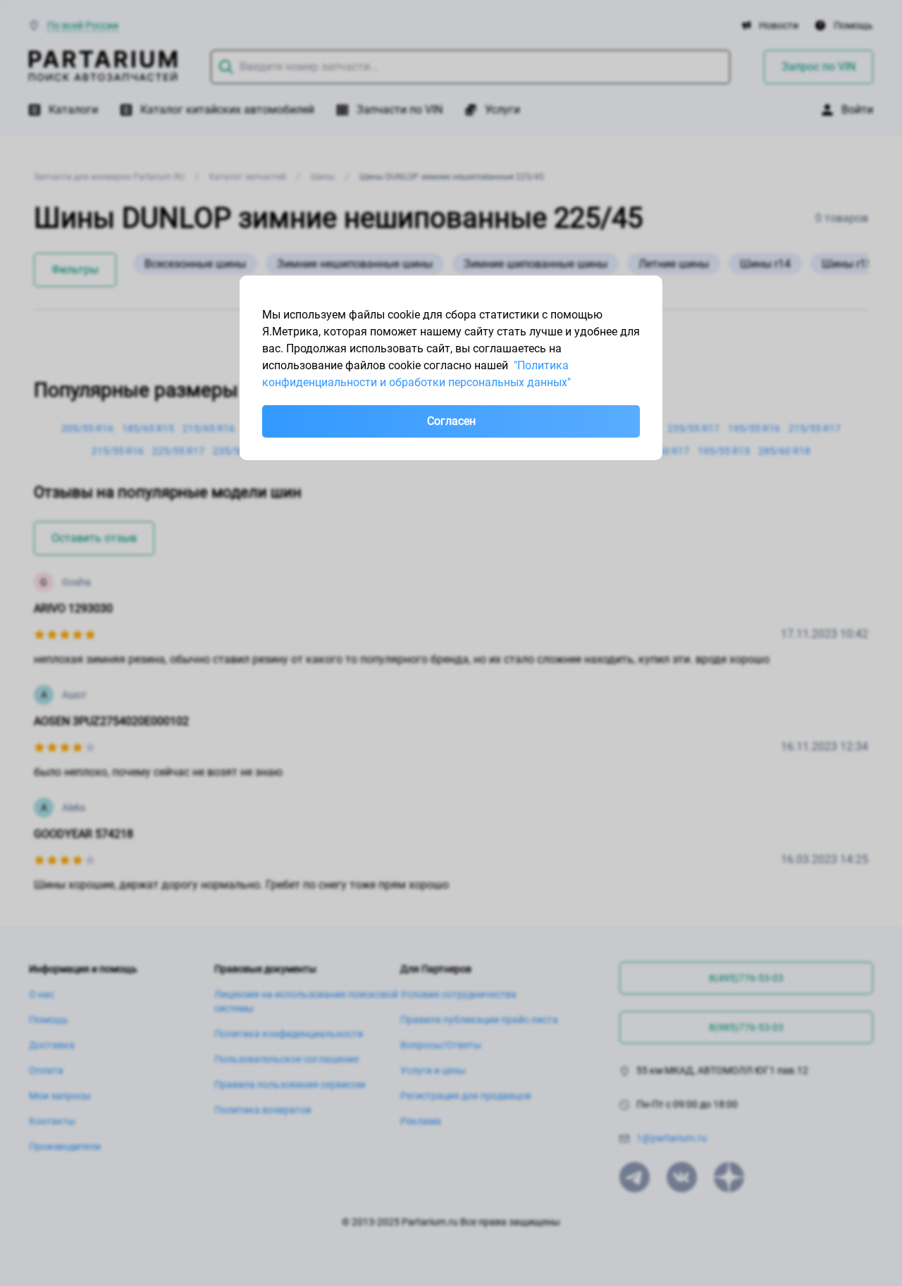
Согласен (451, 421)
